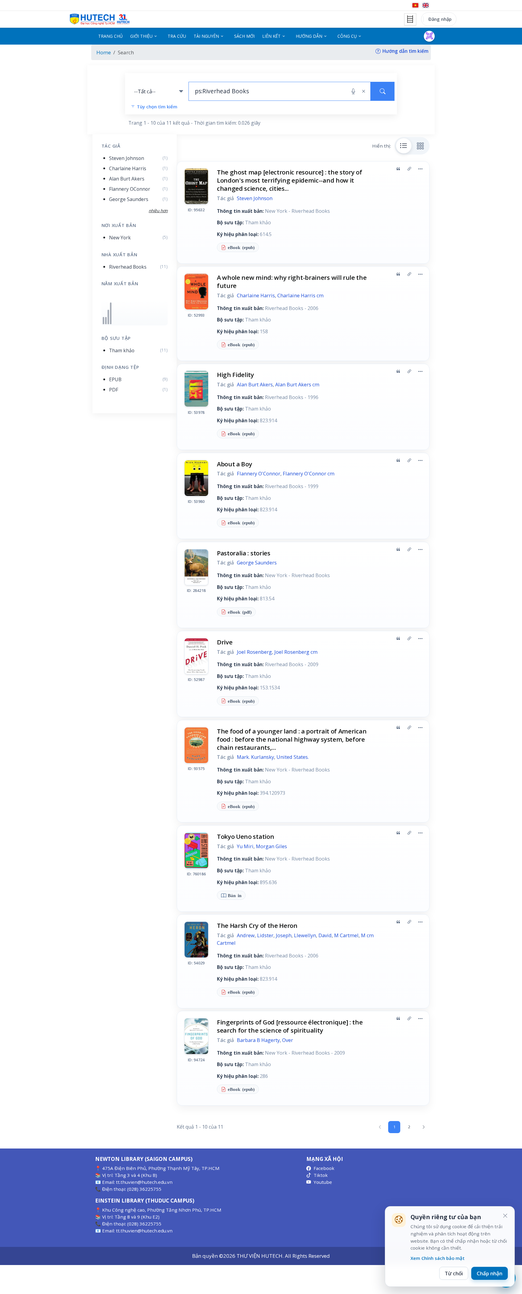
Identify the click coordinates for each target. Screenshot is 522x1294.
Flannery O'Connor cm (308, 473)
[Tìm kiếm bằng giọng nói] (353, 91)
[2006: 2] (108, 317)
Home (103, 52)
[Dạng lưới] (420, 145)
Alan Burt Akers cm (297, 384)
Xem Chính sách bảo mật (438, 1258)
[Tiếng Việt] (415, 5)
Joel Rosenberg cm (295, 652)
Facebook (324, 1168)
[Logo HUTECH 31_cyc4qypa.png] (99, 19)
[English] (426, 5)
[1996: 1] (103, 320)
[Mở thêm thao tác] (420, 169)
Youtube (323, 1182)
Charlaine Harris (256, 295)
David (325, 935)
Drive (224, 642)
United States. (292, 757)
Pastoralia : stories (243, 553)
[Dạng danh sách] (404, 145)
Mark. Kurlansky (255, 757)
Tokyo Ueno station (245, 836)
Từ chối (454, 1273)
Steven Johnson (254, 198)
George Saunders (257, 562)
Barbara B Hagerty (258, 1040)
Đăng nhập (440, 19)
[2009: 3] (110, 313)
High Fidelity (235, 374)
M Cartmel (346, 935)
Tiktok (321, 1175)
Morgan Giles (271, 846)
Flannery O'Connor (258, 473)
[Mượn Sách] (429, 36)
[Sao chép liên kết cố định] (409, 169)
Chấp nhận (489, 1273)
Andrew (246, 935)
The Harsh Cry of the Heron (257, 925)
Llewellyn (305, 935)
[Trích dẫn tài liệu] (398, 169)
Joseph (284, 935)
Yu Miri (245, 846)
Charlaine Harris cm (300, 295)
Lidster (265, 935)
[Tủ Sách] (410, 19)
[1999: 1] (106, 320)
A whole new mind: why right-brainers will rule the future (292, 281)
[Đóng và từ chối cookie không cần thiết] (505, 1216)
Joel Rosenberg (254, 652)
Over (287, 1040)
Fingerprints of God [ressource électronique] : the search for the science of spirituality (290, 1026)
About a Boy (234, 464)
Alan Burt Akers (255, 384)
